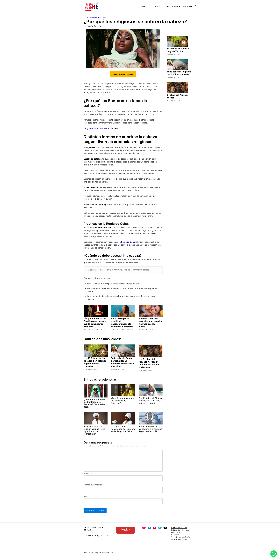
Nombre (88, 473)
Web (85, 496)
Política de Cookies (179, 528)
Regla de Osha (128, 242)
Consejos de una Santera (181, 537)
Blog (168, 6)
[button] (273, 553)
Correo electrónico (94, 485)
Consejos (176, 6)
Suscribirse (187, 6)
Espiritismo (158, 6)
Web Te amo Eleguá (179, 539)
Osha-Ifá (144, 6)
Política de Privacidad (180, 530)
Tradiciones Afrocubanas (95, 17)
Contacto (175, 535)
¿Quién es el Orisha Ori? (102, 128)
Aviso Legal (176, 532)
